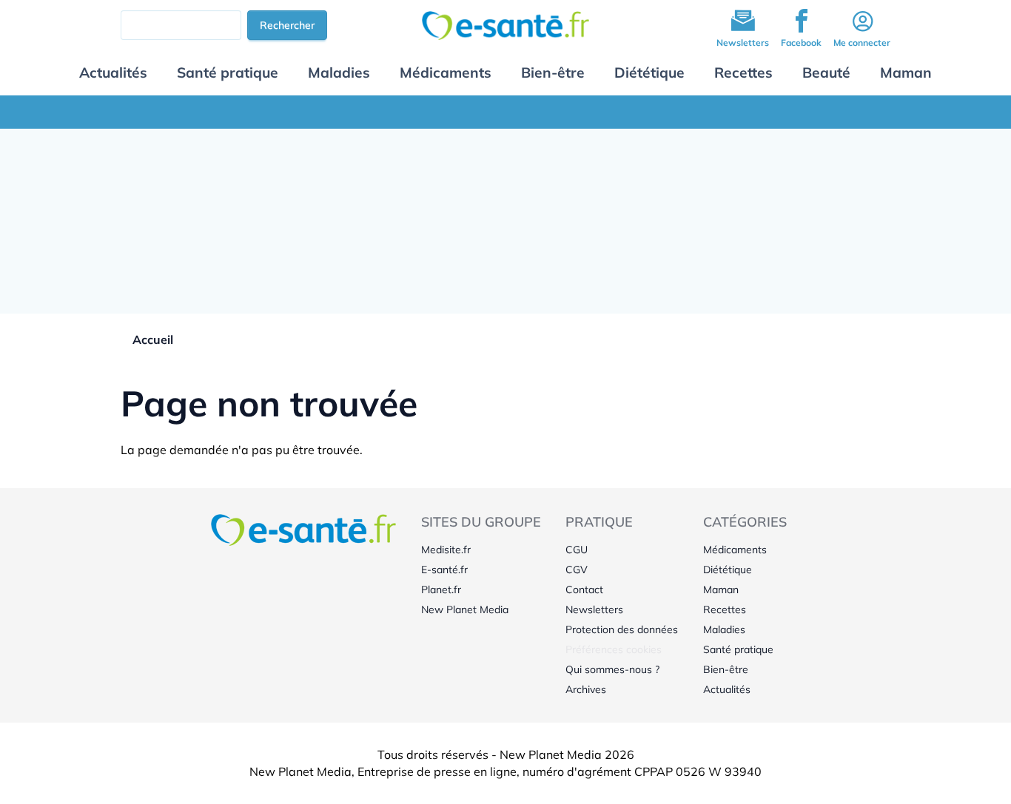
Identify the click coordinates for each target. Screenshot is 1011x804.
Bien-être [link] (725, 669)
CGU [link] (576, 549)
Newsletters (742, 42)
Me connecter (861, 42)
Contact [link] (584, 589)
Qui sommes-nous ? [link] (612, 669)
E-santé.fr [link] (444, 569)
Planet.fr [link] (441, 589)
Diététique (649, 72)
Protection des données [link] (621, 629)
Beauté (826, 72)
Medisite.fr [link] (446, 549)
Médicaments (445, 72)
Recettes (743, 72)
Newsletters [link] (594, 609)
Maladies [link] (724, 629)
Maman (906, 72)
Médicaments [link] (735, 549)
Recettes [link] (724, 609)
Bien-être (553, 72)
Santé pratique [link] (738, 649)
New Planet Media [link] (464, 609)
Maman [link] (721, 589)
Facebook (801, 42)
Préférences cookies (613, 649)
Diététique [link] (727, 569)
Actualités (113, 72)
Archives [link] (585, 689)
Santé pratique (227, 72)
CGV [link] (576, 569)
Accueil (152, 339)
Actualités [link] (726, 689)
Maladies (339, 72)
